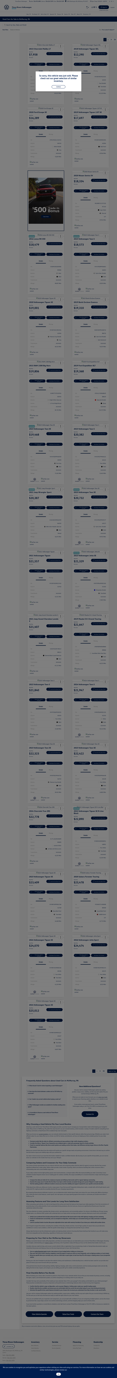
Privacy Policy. (72, 1370)
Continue (58, 86)
